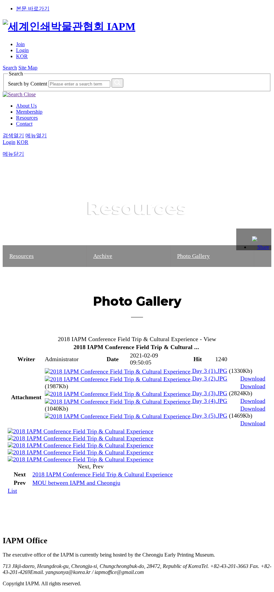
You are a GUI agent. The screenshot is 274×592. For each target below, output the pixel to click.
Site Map (27, 67)
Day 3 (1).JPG (208, 370)
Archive (102, 256)
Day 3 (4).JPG (208, 401)
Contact (24, 124)
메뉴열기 (36, 135)
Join (20, 44)
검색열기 (13, 135)
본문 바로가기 (32, 8)
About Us (26, 106)
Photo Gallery (193, 256)
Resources (27, 118)
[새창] (80, 431)
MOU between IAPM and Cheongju (76, 482)
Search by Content (27, 84)
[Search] (117, 83)
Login (22, 50)
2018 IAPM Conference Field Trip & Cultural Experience (102, 474)
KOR (22, 56)
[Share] (260, 239)
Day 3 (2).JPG (208, 378)
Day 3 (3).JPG (208, 393)
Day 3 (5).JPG (208, 415)
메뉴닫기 (13, 154)
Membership (29, 112)
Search (10, 67)
